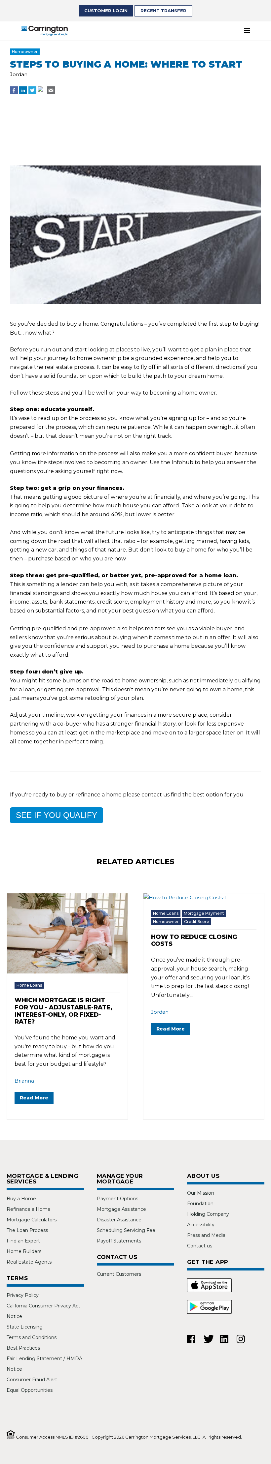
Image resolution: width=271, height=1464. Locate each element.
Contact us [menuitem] (199, 1246)
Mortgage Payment (204, 913)
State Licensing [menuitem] (25, 1327)
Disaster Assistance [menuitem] (119, 1220)
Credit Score (196, 921)
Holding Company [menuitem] (208, 1214)
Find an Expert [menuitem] (23, 1241)
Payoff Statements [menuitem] (119, 1241)
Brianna (24, 1081)
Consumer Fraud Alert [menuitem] (32, 1380)
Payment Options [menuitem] (117, 1199)
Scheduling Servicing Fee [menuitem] (126, 1230)
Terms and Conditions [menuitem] (32, 1337)
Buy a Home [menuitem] (21, 1199)
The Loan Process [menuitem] (27, 1230)
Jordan (18, 74)
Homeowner (25, 51)
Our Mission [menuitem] (200, 1193)
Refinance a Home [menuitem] (29, 1209)
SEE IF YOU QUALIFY (56, 815)
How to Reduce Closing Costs (194, 940)
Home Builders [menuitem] (24, 1251)
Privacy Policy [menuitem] (23, 1295)
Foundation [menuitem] (200, 1204)
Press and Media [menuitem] (206, 1235)
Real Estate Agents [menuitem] (29, 1262)
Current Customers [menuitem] (119, 1274)
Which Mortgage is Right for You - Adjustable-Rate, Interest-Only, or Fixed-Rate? (63, 1011)
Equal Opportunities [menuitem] (30, 1390)
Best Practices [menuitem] (23, 1348)
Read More (34, 1098)
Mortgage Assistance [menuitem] (121, 1209)
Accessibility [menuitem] (200, 1225)
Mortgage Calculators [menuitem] (32, 1220)
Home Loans (29, 985)
